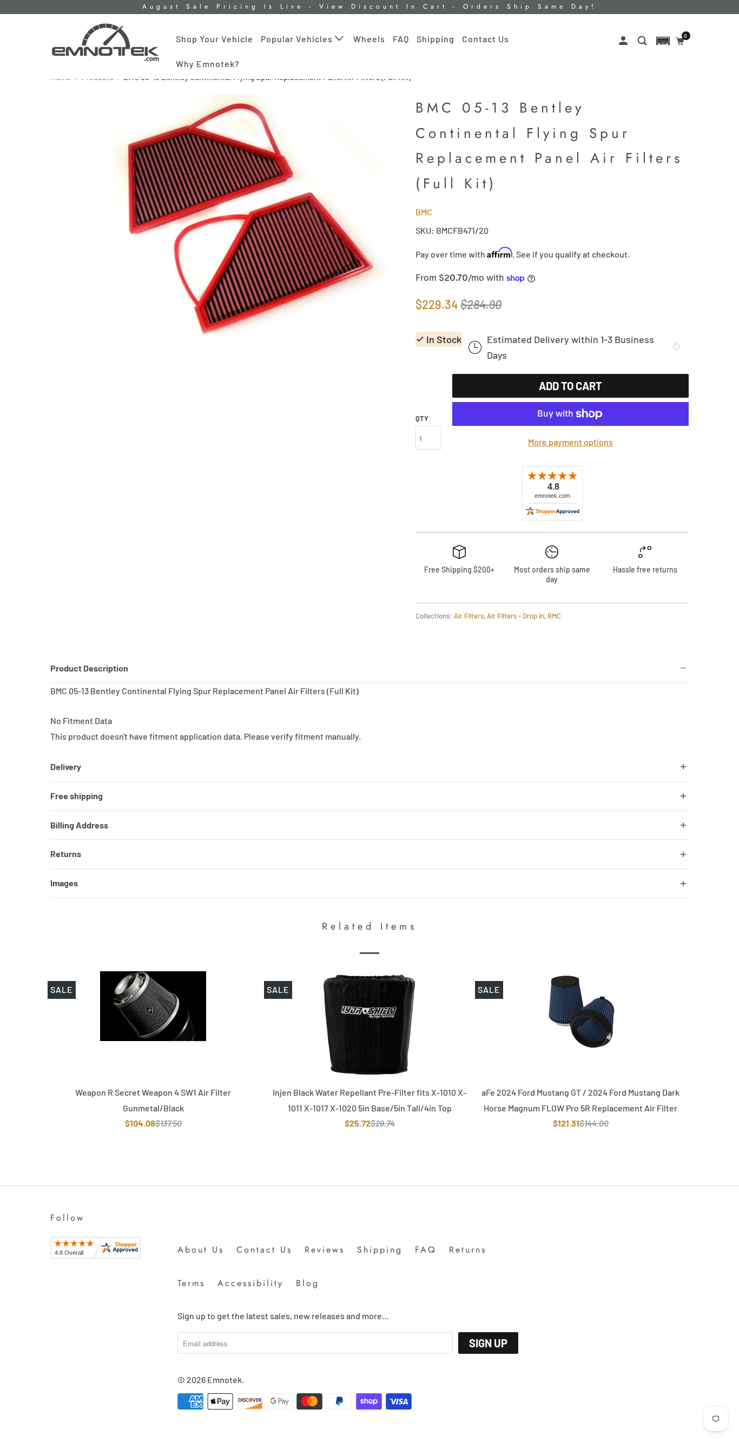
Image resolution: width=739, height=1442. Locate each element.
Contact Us (485, 39)
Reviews (325, 1249)
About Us (200, 1249)
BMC (423, 212)
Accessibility (250, 1283)
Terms (191, 1283)
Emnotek (224, 1379)
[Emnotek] (105, 42)
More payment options (570, 442)
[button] (663, 41)
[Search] (643, 41)
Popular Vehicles (298, 39)
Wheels (369, 39)
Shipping (435, 39)
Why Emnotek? (208, 63)
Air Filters (469, 615)
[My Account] (624, 41)
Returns (467, 1249)
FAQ (401, 39)
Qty (421, 418)
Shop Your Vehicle (214, 39)
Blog (307, 1283)
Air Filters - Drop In (515, 615)
